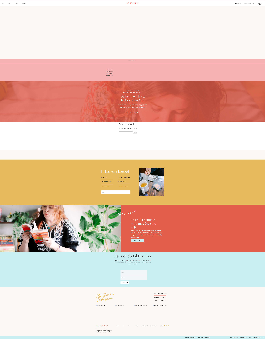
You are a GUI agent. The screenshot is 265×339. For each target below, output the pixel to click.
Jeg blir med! (125, 282)
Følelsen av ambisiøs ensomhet (110, 73)
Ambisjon (109, 69)
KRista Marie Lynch (256, 337)
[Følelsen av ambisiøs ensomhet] (99, 72)
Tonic (246, 337)
